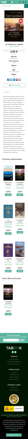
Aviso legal (14, 372)
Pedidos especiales (14, 390)
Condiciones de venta (14, 375)
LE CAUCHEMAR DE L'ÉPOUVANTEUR (8, 220)
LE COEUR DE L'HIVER (19, 220)
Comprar (8, 195)
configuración (14, 430)
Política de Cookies (14, 379)
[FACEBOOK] (13, 352)
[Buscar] (26, 6)
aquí (14, 428)
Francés (14, 67)
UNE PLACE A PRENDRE (8, 183)
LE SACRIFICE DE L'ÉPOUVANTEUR (8, 259)
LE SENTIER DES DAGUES (20, 259)
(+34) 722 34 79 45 (14, 359)
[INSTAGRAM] (15, 352)
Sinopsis (7, 92)
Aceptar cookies (13, 435)
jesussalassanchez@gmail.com (14, 362)
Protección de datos (14, 377)
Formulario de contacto (14, 364)
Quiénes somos (14, 388)
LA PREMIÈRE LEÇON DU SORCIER (19, 183)
